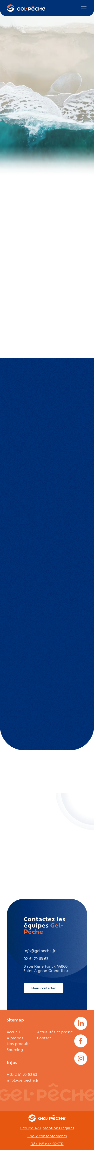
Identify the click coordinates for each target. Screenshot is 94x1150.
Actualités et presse (55, 1031)
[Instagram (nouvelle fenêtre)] (80, 1058)
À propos (15, 1037)
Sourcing (15, 1049)
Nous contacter (43, 988)
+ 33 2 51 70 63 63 (22, 1074)
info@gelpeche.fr (39, 950)
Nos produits (18, 1043)
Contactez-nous (25, 258)
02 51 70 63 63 (36, 958)
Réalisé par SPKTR (47, 1143)
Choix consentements (47, 1136)
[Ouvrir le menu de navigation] (83, 8)
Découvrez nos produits (31, 107)
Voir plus (50, 406)
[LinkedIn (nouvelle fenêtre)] (80, 1023)
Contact (44, 1037)
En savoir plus (24, 860)
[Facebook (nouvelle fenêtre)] (80, 1040)
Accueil (13, 1031)
